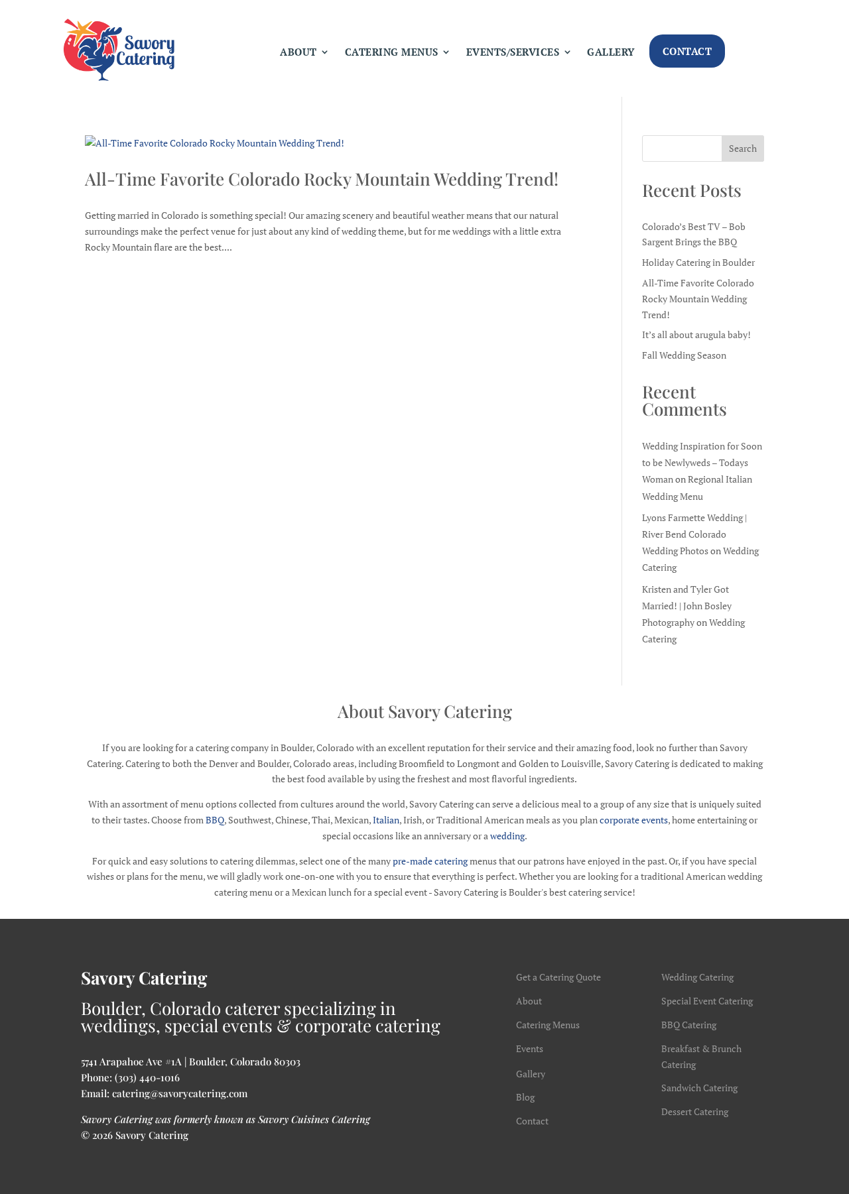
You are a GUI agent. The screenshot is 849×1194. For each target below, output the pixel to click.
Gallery (611, 51)
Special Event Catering (707, 1000)
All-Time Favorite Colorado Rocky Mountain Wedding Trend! (321, 178)
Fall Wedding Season (684, 355)
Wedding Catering (697, 977)
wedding (507, 835)
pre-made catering (430, 861)
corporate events (634, 819)
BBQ (215, 819)
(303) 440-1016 (147, 1077)
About (298, 51)
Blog (525, 1097)
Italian (386, 819)
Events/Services (513, 51)
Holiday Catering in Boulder (698, 262)
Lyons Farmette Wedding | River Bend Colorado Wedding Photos (694, 534)
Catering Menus (391, 51)
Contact (687, 51)
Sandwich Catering (699, 1087)
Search (743, 148)
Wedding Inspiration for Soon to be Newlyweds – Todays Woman (702, 462)
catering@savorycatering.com (179, 1093)
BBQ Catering (688, 1024)
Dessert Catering (694, 1111)
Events (529, 1048)
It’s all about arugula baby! (696, 334)
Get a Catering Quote (558, 977)
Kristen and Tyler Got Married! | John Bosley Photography (687, 605)
